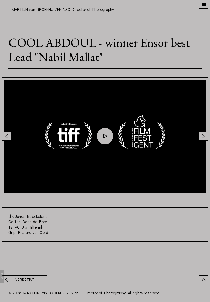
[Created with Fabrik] (2, 276)
